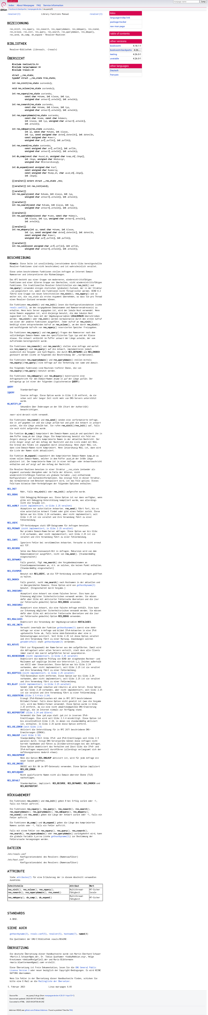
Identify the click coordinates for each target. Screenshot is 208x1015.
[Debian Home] (3, 5)
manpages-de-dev (35, 9)
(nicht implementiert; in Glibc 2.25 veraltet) (39, 505)
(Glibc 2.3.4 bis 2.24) (28, 695)
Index (11, 5)
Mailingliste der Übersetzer (54, 981)
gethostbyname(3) (86, 585)
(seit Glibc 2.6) (24, 726)
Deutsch (114, 70)
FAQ (39, 5)
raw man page (117, 26)
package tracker (118, 22)
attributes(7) (24, 877)
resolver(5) (55, 934)
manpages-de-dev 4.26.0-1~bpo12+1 (59, 996)
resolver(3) (14, 14)
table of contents (120, 33)
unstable (114, 58)
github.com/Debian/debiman (36, 1010)
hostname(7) (70, 934)
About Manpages (25, 5)
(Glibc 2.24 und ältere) (29, 712)
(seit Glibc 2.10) (24, 735)
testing (113, 54)
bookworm (115, 45)
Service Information (53, 5)
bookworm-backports (17, 9)
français (114, 74)
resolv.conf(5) (18, 307)
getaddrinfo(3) (28, 641)
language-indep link (120, 17)
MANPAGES (12, 1)
